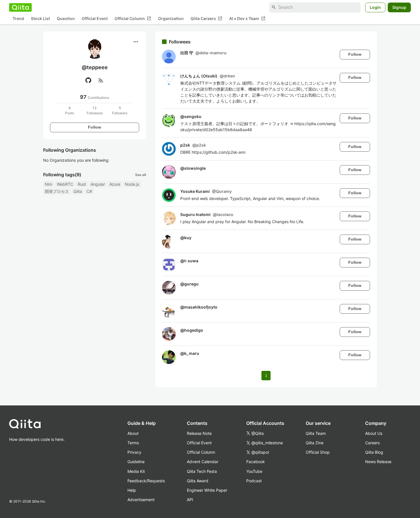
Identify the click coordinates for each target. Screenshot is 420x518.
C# (89, 191)
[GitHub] (88, 80)
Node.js (132, 184)
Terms (133, 442)
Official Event (95, 18)
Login (375, 7)
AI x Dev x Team (247, 18)
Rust (82, 184)
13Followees (95, 110)
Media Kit (136, 471)
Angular (98, 184)
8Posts (69, 110)
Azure (114, 184)
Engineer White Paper (207, 490)
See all (140, 175)
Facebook (255, 461)
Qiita (77, 191)
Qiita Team (316, 433)
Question (66, 18)
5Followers (119, 110)
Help (131, 490)
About (133, 433)
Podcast (254, 480)
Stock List (40, 18)
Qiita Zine (314, 442)
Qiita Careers (206, 18)
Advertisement (141, 499)
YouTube (254, 471)
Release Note (199, 433)
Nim (48, 184)
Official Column (133, 18)
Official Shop (318, 452)
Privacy (134, 452)
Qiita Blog (374, 452)
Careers (372, 442)
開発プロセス (57, 191)
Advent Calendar (202, 461)
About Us (373, 433)
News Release (378, 461)
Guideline (136, 461)
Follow (94, 127)
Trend (18, 18)
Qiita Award (197, 480)
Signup (399, 7)
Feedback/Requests (146, 480)
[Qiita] (20, 7)
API (190, 499)
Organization (171, 18)
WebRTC (65, 184)
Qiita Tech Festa (202, 471)
